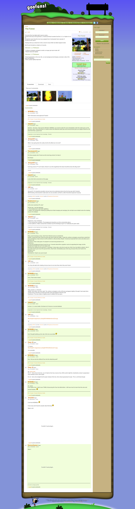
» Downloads (77, 54)
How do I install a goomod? (81, 68)
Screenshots (30, 84)
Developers (88, 22)
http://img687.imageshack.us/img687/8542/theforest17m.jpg (43, 348)
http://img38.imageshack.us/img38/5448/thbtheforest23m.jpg (43, 318)
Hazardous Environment (53, 196)
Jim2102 (31, 398)
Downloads (41, 84)
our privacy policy (78, 501)
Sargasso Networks (68, 501)
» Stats (84, 53)
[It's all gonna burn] (49, 91)
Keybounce (32, 201)
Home (26, 26)
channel (41, 196)
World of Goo (58, 22)
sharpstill (31, 139)
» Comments (86, 54)
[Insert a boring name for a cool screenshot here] (65, 91)
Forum (97, 50)
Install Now (81, 64)
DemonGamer (33, 445)
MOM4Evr (78, 56)
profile (33, 196)
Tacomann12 (32, 151)
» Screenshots (77, 53)
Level (28, 32)
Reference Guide (41, 119)
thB (29, 187)
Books (96, 49)
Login (27, 105)
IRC (28, 119)
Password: (102, 35)
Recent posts (98, 53)
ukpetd (30, 124)
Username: (102, 30)
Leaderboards (98, 52)
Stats (49, 84)
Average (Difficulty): (81, 77)
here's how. (32, 371)
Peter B (30, 342)
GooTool (67, 22)
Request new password (103, 43)
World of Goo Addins (77, 22)
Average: (81, 71)
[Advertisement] (97, 7)
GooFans (50, 22)
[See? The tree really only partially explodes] (81, 44)
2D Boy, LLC (86, 499)
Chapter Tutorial (33, 119)
